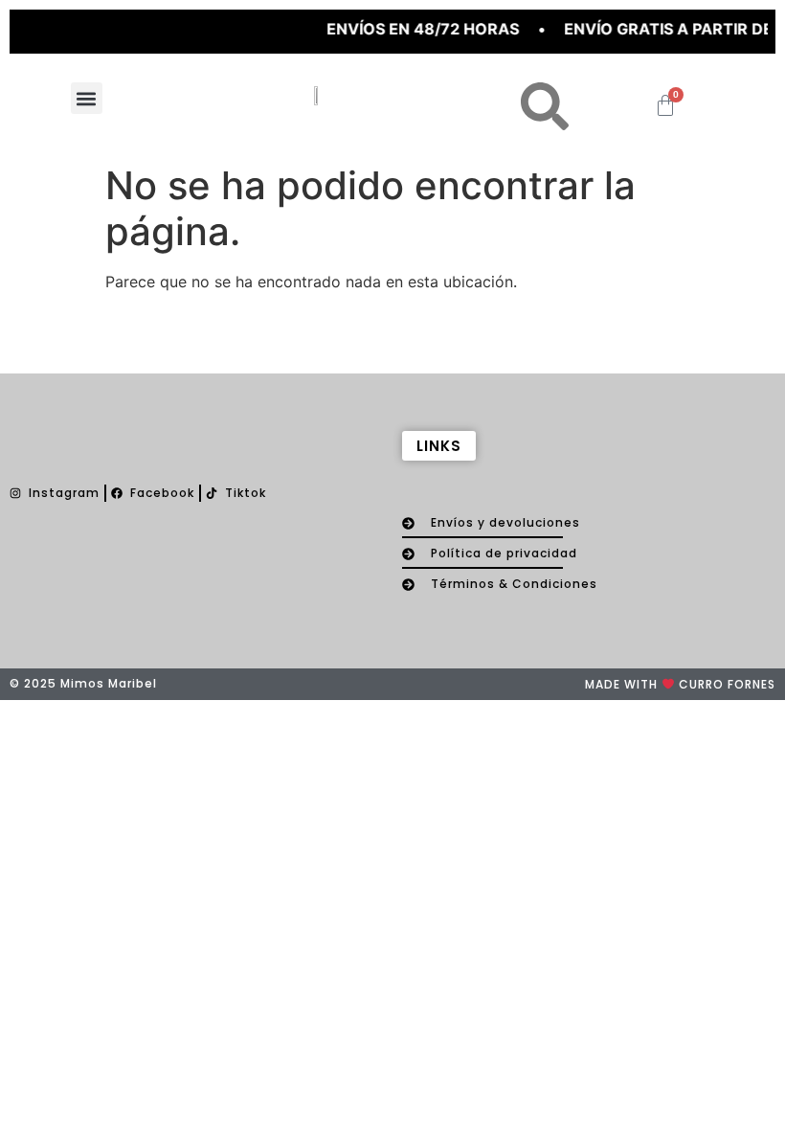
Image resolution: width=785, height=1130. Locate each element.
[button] (86, 98)
